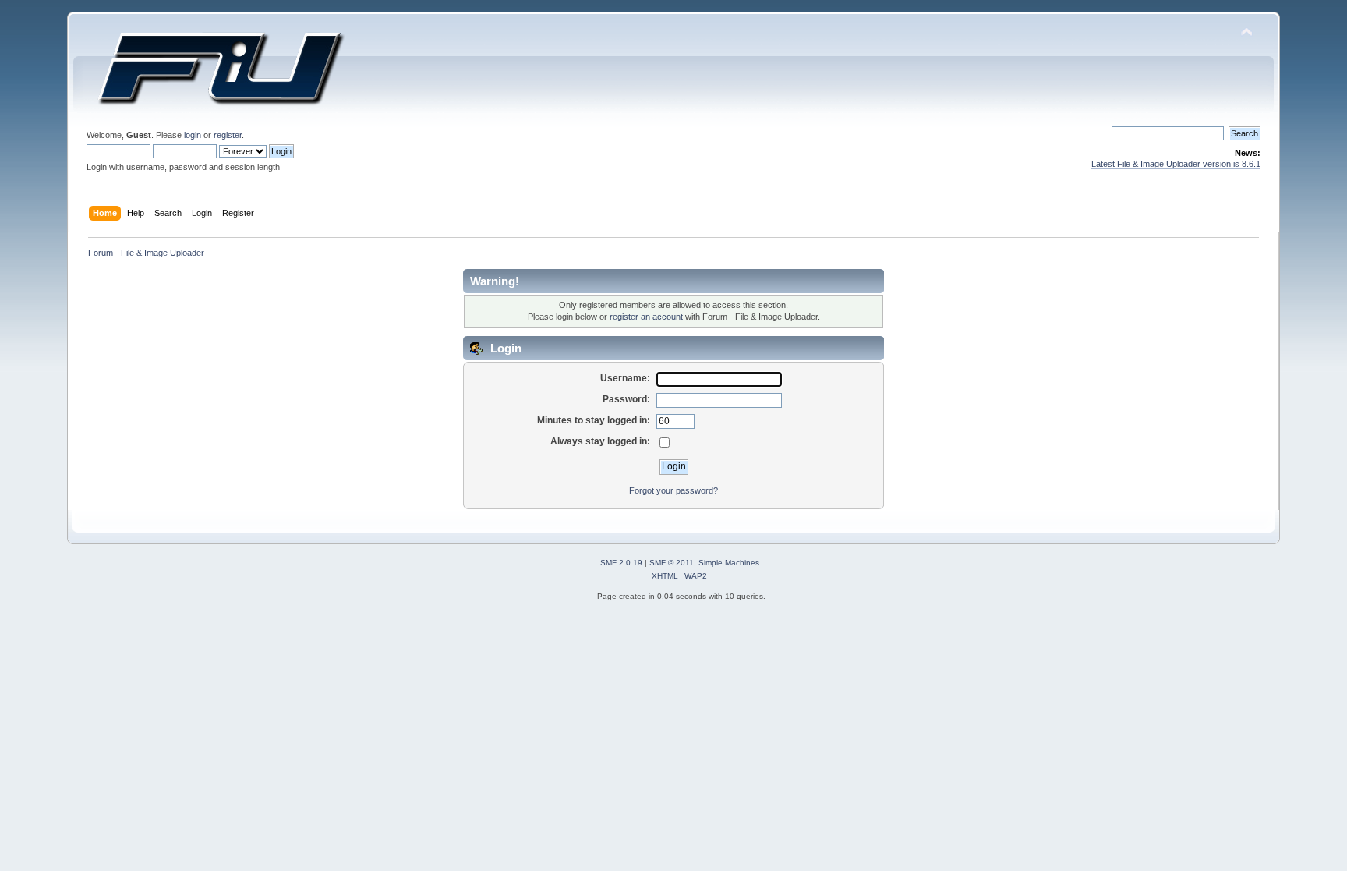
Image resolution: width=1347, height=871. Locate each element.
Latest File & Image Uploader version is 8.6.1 (1175, 163)
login (192, 135)
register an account (646, 316)
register (228, 135)
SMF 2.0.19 (621, 562)
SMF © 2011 (671, 562)
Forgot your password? (673, 490)
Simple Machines (728, 562)
